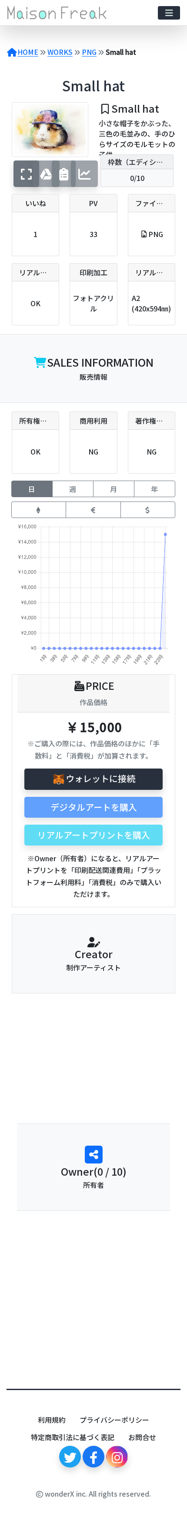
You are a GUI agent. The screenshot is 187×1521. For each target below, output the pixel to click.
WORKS (60, 52)
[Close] (161, 1515)
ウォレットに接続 (100, 778)
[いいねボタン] (86, 1099)
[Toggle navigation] (169, 13)
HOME (27, 52)
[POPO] (93, 1033)
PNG (89, 52)
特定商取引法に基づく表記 (72, 1437)
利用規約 (52, 1419)
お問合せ (142, 1437)
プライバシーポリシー (114, 1419)
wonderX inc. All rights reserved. (97, 1493)
